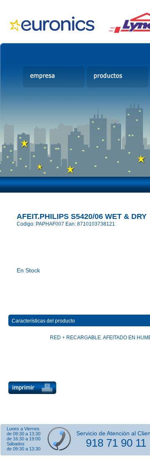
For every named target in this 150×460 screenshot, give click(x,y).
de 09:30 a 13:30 (23, 433)
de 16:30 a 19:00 (23, 438)
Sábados (16, 443)
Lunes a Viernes (23, 428)
